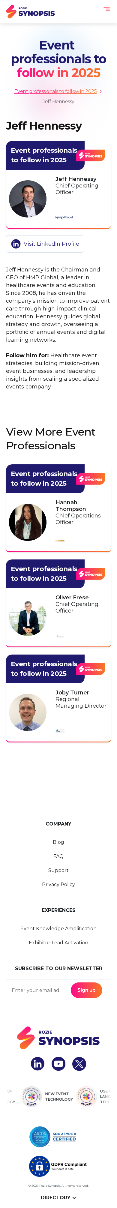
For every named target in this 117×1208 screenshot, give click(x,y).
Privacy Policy (58, 884)
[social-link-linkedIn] (38, 1064)
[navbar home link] (30, 12)
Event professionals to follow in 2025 (55, 91)
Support (58, 870)
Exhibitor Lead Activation (58, 943)
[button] (107, 9)
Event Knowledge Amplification (58, 928)
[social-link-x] (79, 1064)
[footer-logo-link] (58, 1038)
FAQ (58, 856)
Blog (58, 842)
